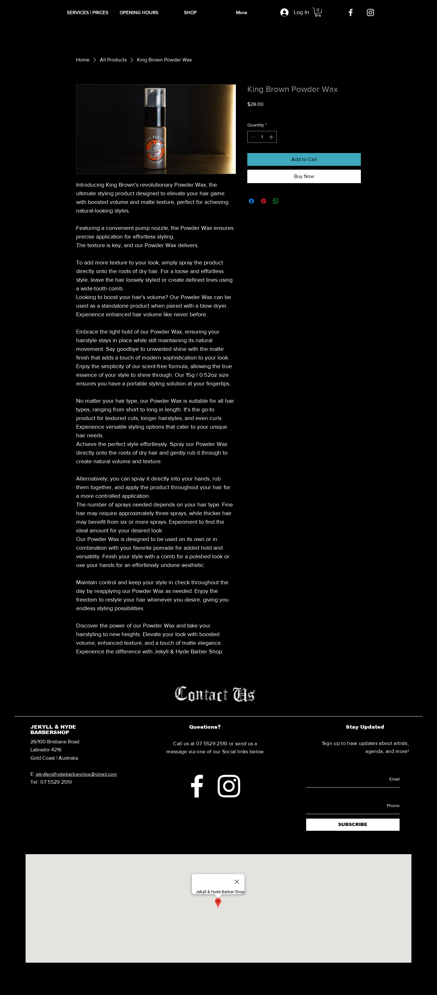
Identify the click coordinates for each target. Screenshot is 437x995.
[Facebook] (350, 12)
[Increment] (272, 136)
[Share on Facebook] (251, 201)
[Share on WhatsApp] (276, 201)
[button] (318, 12)
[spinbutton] (262, 136)
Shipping (286, 112)
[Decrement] (252, 136)
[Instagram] (370, 12)
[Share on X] (288, 201)
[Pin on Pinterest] (263, 201)
